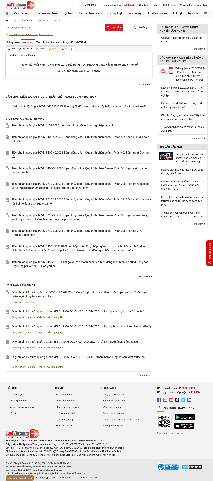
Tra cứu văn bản (46, 13)
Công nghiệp (18, 317)
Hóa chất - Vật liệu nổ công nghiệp (45, 317)
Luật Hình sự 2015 (88, 477)
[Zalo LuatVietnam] (165, 400)
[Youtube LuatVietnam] (171, 400)
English (172, 5)
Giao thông (17, 302)
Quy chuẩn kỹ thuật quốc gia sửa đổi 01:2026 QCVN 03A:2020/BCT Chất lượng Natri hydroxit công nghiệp (78, 311)
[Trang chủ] (7, 13)
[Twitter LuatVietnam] (183, 400)
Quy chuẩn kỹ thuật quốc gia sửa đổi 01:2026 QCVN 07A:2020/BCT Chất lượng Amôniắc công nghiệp (75, 341)
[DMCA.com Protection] (192, 468)
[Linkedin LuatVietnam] (189, 400)
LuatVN (145, 84)
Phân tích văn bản (65, 400)
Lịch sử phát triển (18, 400)
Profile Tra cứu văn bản (21, 407)
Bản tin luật (135, 13)
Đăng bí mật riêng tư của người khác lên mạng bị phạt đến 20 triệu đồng (189, 158)
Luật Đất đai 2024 (66, 477)
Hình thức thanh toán (114, 400)
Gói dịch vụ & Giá (148, 5)
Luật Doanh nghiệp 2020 (41, 477)
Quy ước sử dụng (112, 407)
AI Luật (177, 13)
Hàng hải (29, 302)
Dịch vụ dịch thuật (65, 413)
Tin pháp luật (113, 13)
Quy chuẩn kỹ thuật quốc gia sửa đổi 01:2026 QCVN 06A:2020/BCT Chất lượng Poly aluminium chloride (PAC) (81, 326)
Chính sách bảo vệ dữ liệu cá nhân (121, 419)
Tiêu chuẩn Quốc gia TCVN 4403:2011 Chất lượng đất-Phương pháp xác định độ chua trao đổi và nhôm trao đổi (80, 106)
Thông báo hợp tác (113, 425)
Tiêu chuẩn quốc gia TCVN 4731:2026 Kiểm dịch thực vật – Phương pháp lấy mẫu (63, 125)
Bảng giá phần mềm (113, 394)
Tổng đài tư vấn (64, 425)
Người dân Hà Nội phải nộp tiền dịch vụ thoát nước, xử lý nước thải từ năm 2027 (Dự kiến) (182, 185)
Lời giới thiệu (16, 394)
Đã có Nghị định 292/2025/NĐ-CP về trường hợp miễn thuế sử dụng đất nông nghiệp (183, 91)
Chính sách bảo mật (113, 413)
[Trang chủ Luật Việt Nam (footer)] (22, 437)
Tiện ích (193, 13)
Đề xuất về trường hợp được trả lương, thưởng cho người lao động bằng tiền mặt (183, 201)
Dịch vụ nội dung (65, 419)
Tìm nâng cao (144, 27)
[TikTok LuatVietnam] (177, 400)
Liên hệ (13, 413)
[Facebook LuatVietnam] (159, 400)
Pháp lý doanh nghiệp (67, 407)
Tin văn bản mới (89, 13)
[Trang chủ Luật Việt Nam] (20, 5)
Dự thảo (68, 13)
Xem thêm (144, 276)
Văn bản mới (22, 13)
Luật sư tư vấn (157, 13)
